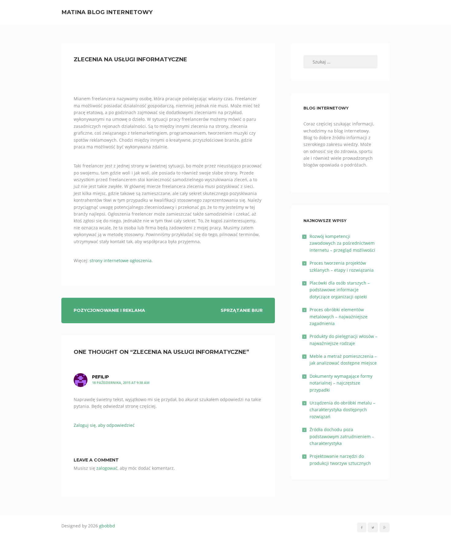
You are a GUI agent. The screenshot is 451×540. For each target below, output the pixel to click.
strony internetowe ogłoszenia (121, 260)
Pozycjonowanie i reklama (109, 310)
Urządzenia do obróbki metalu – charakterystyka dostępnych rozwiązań (342, 409)
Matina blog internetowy (107, 12)
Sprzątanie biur (242, 310)
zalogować (107, 468)
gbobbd (107, 526)
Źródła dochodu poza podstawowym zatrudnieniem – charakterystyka (342, 436)
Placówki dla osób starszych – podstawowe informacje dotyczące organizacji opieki (340, 290)
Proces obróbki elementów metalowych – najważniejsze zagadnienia (339, 316)
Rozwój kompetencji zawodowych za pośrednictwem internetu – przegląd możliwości (342, 243)
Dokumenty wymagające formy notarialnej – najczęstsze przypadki (341, 383)
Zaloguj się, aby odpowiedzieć (104, 425)
